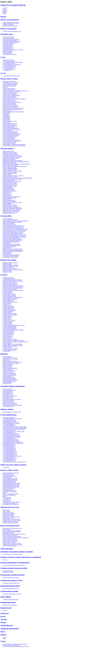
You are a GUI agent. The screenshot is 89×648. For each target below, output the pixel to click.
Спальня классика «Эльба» (9, 213)
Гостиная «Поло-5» (7, 316)
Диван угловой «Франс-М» (9, 137)
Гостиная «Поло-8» (7, 312)
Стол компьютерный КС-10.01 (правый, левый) (13, 431)
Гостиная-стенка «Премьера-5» (10, 313)
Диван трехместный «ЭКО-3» (9, 93)
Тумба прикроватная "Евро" (9, 482)
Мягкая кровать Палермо (8, 180)
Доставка (5, 7)
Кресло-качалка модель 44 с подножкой (12, 399)
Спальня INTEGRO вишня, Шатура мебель (12, 208)
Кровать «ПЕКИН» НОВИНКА (10, 168)
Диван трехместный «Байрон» (10, 84)
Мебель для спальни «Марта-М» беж (11, 210)
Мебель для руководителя (10, 19)
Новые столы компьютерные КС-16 (11, 433)
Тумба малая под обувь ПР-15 (9, 370)
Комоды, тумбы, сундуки (9, 470)
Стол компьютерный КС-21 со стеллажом (12, 418)
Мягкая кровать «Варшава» (9, 159)
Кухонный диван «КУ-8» (8, 38)
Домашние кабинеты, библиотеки (13, 386)
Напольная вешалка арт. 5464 (9, 378)
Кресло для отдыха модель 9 (9, 402)
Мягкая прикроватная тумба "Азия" (11, 472)
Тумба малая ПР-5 (7, 497)
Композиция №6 (6, 253)
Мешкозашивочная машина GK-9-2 (11, 588)
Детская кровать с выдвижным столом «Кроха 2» (14, 225)
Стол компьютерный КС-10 (9, 430)
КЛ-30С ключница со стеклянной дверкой (12, 554)
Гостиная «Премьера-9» (8, 311)
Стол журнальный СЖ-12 (9, 332)
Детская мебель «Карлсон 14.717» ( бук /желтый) (14, 231)
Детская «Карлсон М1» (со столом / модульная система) (15, 229)
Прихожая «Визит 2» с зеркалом (10, 358)
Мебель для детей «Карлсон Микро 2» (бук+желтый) (15, 237)
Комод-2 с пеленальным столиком (10, 493)
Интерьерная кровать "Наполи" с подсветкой (13, 175)
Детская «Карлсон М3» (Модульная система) (13, 226)
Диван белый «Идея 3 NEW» (9, 81)
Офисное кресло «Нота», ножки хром (11, 516)
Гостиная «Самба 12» (8, 321)
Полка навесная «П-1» (8, 392)
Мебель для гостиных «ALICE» (10, 346)
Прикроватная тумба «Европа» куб (11, 504)
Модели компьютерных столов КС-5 (11, 440)
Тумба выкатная (6, 500)
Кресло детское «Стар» (8, 512)
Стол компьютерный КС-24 (9, 460)
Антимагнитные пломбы (9, 591)
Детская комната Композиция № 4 (10, 241)
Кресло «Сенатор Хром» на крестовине (12, 530)
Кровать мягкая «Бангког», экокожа (11, 158)
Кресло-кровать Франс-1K (9, 126)
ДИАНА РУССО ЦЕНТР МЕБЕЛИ (13, 5)
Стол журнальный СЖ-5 (8, 334)
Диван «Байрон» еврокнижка (9, 142)
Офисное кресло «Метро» (9, 515)
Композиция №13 (7, 247)
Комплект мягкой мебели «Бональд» (11, 105)
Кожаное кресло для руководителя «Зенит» (12, 528)
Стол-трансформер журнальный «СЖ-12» (12, 279)
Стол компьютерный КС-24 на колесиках (12, 456)
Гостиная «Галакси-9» (8, 291)
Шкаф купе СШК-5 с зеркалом (10, 268)
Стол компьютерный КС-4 (9, 424)
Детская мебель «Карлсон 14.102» (10, 255)
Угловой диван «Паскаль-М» (9, 103)
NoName (5, 610)
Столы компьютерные (9, 415)
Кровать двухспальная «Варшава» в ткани (12, 179)
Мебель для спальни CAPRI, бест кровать (12, 202)
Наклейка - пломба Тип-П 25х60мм (11, 577)
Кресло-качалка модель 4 (8, 400)
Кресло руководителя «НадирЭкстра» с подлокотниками (15, 537)
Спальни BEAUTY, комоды (9, 201)
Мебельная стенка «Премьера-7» (10, 314)
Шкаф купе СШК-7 (7, 263)
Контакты (5, 10)
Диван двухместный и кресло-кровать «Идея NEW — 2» (15, 90)
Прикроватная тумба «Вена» (9, 481)
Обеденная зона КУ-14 (8, 47)
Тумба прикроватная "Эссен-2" (10, 476)
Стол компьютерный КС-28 (9, 449)
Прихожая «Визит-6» (8, 365)
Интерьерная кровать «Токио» (10, 186)
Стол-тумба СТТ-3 (7, 498)
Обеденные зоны (7, 34)
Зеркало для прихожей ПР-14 (9, 375)
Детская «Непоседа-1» (8, 218)
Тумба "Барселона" (7, 477)
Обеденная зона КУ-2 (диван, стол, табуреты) (13, 49)
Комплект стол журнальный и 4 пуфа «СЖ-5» (13, 285)
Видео (4, 638)
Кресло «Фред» (6, 509)
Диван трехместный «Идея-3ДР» (10, 132)
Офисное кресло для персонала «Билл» (12, 519)
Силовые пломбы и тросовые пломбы (14, 568)
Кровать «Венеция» (7, 174)
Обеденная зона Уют (7, 53)
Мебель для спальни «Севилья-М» (10, 211)
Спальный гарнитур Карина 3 (9, 190)
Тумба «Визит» (6, 360)
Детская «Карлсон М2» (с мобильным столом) (13, 227)
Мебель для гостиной (8, 277)
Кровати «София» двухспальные (10, 165)
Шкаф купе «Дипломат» (8, 267)
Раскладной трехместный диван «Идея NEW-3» (13, 108)
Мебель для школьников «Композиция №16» (13, 250)
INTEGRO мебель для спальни (10, 204)
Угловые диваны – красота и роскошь (11, 645)
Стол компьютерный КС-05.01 (10, 452)
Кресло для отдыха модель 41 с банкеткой (12, 405)
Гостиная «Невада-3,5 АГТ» (9, 299)
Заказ (4, 9)
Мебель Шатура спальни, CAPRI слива (12, 209)
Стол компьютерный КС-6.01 (9, 425)
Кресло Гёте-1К (6, 122)
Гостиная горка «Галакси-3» (9, 293)
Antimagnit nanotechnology (10, 628)
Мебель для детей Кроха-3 (9, 223)
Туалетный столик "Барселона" (10, 491)
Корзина (5, 11)
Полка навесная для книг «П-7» (10, 395)
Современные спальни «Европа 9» (11, 154)
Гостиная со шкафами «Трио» (9, 310)
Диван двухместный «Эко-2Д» (10, 121)
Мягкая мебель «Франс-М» (9, 100)
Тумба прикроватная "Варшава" (10, 478)
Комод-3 (5, 496)
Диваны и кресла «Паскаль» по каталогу (12, 102)
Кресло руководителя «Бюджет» (10, 535)
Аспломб (4, 619)
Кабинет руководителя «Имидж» (10, 25)
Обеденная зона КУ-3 (8, 50)
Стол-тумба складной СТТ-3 (9, 69)
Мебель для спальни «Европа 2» (10, 152)
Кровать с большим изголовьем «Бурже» (12, 181)
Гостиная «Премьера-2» (8, 300)
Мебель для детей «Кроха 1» (9, 224)
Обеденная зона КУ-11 (8, 45)
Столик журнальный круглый (9, 327)
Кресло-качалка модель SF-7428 (10, 404)
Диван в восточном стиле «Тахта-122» (11, 91)
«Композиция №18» (7, 252)
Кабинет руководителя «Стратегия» (11, 23)
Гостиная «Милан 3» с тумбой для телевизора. (13, 340)
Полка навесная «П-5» (8, 394)
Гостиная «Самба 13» (8, 319)
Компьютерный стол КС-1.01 (9, 421)
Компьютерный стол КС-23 (9, 438)
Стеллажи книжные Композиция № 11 (11, 254)
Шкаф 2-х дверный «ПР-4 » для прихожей (12, 362)
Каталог (3, 16)
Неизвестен (5, 613)
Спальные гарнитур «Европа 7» (10, 153)
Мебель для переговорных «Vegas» (11, 22)
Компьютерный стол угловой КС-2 (11, 422)
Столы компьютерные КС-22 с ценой (11, 437)
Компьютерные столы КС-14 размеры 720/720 (13, 443)
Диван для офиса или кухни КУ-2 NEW (12, 411)
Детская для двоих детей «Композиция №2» (13, 239)
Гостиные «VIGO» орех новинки (10, 348)
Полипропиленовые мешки (10, 586)
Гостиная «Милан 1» (7, 342)
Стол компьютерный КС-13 (9, 446)
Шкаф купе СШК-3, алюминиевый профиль (13, 269)
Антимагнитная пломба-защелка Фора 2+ (12, 594)
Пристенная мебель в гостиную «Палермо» (12, 297)
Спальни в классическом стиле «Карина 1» (12, 155)
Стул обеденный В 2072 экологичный (11, 75)
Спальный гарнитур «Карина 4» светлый (12, 157)
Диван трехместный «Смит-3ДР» (10, 131)
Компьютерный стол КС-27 (9, 444)
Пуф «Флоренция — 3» (8, 376)
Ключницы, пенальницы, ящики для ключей (17, 551)
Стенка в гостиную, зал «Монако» (10, 298)
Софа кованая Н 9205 (8, 187)
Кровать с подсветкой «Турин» (10, 183)
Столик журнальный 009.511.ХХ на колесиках (13, 330)
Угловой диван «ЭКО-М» (9, 89)
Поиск (4, 13)
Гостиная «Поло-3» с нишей (9, 294)
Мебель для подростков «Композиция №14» (13, 248)
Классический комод (7, 369)
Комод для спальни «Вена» (9, 488)
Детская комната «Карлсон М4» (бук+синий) (13, 232)
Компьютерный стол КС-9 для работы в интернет (14, 429)
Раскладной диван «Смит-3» (9, 143)
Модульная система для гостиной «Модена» (13, 287)
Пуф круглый (6, 114)
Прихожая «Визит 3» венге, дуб (10, 357)
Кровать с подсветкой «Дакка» (10, 169)
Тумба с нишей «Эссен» (8, 475)
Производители (6, 608)
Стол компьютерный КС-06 (9, 450)
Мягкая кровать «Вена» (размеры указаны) (12, 160)
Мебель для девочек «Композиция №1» (12, 238)
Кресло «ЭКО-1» (7, 119)
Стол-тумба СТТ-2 (7, 499)
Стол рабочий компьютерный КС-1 (11, 439)
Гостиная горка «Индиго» (9, 306)
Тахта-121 (5, 87)
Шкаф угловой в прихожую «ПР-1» (11, 363)
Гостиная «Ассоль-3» (8, 305)
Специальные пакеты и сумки (11, 580)
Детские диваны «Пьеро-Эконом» (10, 219)
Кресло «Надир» (6, 529)
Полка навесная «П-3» (8, 393)
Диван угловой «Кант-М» (9, 138)
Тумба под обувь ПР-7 (8, 371)
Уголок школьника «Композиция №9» (11, 245)
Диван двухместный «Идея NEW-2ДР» (11, 129)
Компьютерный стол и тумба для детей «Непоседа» (14, 461)
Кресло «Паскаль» (7, 110)
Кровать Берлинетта (7, 194)
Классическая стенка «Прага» (9, 296)
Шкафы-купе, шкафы (8, 260)
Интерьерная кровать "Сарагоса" (10, 176)
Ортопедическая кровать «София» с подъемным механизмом (16, 164)
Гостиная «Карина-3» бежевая (9, 289)
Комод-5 (5, 492)
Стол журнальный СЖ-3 (8, 331)
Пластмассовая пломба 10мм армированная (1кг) (14, 565)
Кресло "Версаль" (7, 112)
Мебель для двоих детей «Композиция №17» (13, 251)
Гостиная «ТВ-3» (7, 318)
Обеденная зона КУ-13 (8, 46)
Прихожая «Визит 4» (7, 382)
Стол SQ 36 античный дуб (9, 61)
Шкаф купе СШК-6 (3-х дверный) (10, 264)
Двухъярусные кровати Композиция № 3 (12, 240)
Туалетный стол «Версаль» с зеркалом (11, 502)
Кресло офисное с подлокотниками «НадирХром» (14, 534)
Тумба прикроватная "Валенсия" (10, 479)
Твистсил (5, 559)
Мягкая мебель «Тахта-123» (9, 88)
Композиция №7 (6, 243)
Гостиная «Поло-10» (7, 317)
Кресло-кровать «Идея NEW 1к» (10, 125)
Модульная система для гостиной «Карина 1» (13, 290)
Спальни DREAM (7, 203)
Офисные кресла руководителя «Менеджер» (13, 544)
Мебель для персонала (8, 28)
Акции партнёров (7, 548)
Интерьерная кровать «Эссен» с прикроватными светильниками (17, 178)
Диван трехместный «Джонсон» (10, 101)
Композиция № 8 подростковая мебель (11, 244)
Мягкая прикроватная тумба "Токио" (11, 485)
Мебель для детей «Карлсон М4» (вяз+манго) (13, 233)
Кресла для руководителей (10, 525)
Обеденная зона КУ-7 (8, 52)
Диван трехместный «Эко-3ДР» (10, 123)
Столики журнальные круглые (10, 284)
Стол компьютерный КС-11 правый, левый (12, 442)
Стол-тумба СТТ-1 (7, 70)
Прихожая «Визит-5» (8, 364)
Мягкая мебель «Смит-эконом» (10, 104)
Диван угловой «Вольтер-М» (9, 96)
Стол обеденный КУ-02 (8, 68)
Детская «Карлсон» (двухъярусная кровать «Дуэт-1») (15, 230)
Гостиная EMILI (6, 351)
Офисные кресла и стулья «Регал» (10, 521)
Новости (4, 634)
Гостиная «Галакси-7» (8, 292)
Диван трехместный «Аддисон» (10, 97)
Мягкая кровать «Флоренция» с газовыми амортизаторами (16, 161)
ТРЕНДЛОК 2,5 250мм (8, 572)
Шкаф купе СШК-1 (7, 272)
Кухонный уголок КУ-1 (8, 43)
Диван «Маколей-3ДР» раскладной (11, 135)
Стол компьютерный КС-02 (9, 447)
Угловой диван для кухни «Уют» (10, 82)
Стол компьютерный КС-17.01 (10, 453)
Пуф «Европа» (6, 115)
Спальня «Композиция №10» (9, 197)
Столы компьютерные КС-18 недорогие (12, 436)
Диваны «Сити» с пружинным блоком (11, 95)
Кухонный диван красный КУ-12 (10, 40)
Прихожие (4, 354)
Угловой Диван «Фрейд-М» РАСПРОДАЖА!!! (13, 111)
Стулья (3, 73)
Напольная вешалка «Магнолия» (10, 379)
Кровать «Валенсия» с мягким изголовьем (12, 171)
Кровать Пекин (6, 193)
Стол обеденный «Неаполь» (9, 65)
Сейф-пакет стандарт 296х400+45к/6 (11, 583)
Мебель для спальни (7, 192)
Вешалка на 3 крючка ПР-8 (9, 372)
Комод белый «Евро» (8, 489)
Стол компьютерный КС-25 (9, 419)
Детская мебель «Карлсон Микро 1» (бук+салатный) (14, 234)
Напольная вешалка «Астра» (9, 381)
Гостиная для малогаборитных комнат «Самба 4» (14, 325)
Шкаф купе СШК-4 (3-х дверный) (10, 266)
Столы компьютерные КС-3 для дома (11, 423)
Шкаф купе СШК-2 (7, 270)
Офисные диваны (7, 409)
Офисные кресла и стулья (10, 507)
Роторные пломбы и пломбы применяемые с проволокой (21, 557)
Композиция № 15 (7, 199)
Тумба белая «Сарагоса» (8, 474)
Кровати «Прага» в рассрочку (9, 167)
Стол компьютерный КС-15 (9, 432)
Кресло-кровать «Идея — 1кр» (10, 124)
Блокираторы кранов (8, 602)
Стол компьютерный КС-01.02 (10, 454)
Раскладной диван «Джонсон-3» (10, 107)
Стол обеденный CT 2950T (9, 63)
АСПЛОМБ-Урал (7, 625)
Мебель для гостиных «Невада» (10, 339)
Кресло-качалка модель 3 (8, 406)
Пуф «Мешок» (6, 116)
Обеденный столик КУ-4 (8, 59)
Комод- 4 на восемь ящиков (9, 495)
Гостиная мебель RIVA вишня (9, 349)
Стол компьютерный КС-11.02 (10, 451)
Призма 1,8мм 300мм (8, 570)
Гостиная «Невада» (7, 303)
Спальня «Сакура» (7, 195)
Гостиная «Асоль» (7, 335)
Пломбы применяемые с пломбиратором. (15, 562)
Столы (3, 57)
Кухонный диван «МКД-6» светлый (11, 39)
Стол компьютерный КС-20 (9, 445)
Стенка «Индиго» (7, 338)
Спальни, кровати (7, 148)
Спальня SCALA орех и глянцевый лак (12, 207)
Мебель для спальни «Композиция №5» (12, 196)
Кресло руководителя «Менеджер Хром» (12, 536)
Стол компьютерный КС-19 (9, 417)
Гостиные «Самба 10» (8, 324)
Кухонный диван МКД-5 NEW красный (12, 41)
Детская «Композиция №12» (9, 246)
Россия (3, 616)
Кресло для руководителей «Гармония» (12, 531)
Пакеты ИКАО (6, 597)
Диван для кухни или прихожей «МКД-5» (12, 140)
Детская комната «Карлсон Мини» (11, 257)
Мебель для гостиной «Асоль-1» (10, 301)
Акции (4, 637)
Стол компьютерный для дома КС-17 (11, 435)
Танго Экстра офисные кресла (10, 545)
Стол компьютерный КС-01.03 (10, 458)
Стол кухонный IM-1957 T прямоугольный (12, 62)
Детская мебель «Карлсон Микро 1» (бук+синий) (14, 236)
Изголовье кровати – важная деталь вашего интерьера (15, 644)
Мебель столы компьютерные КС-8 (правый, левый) (14, 428)
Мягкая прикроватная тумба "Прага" (11, 486)
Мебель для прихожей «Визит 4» (10, 361)
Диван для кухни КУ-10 (8, 36)
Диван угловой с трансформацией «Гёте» (12, 109)
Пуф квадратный (7, 117)
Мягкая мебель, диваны (9, 78)
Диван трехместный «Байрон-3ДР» (11, 139)
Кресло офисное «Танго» (8, 532)
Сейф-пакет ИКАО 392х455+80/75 (10, 599)
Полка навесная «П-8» (8, 398)
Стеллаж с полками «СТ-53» (9, 390)
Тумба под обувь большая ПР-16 (10, 368)
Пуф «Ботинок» (6, 118)
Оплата (4, 12)
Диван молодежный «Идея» (9, 86)
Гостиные (4, 274)
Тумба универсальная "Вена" (9, 490)
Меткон (3, 622)
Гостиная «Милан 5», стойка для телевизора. (13, 345)
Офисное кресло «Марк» (8, 514)
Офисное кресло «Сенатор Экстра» (11, 541)
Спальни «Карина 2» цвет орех (10, 173)
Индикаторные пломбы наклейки (13, 575)
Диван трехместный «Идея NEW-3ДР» (11, 133)
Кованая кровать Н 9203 (8, 188)
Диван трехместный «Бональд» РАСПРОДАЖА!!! (14, 145)
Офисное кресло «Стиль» (8, 518)
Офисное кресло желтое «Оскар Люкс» (12, 520)
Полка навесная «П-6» (8, 397)
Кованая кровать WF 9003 (9, 189)
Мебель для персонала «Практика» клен (12, 31)
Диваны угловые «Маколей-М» (10, 94)
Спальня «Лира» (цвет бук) (9, 200)
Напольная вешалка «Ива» (9, 377)
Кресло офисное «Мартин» (9, 513)
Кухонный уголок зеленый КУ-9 (10, 42)
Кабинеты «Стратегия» (8, 24)
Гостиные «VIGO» (7, 347)
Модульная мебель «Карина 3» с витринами (13, 280)
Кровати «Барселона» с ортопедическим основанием (15, 166)
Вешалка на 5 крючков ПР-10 (9, 374)
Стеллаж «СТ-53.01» (7, 388)
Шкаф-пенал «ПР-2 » (8, 367)
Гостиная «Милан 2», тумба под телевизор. (12, 344)
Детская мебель (6, 216)
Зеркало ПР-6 (6, 467)
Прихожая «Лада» (7, 383)
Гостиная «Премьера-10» (8, 307)
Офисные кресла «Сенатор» (9, 542)
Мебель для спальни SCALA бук (10, 206)
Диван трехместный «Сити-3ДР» (10, 136)
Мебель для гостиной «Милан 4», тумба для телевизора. (15, 341)
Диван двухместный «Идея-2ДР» (10, 128)
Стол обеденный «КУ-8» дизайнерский (12, 64)
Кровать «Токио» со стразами (9, 172)
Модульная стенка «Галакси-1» (10, 282)
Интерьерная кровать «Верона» (10, 182)
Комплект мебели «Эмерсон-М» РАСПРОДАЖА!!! (14, 144)
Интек (3, 631)
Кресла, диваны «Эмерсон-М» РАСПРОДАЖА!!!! (14, 98)
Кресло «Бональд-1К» (8, 130)
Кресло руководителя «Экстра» (10, 539)
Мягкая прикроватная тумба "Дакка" (11, 484)
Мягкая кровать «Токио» (8, 151)
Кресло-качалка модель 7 (8, 401)
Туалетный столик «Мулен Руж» (10, 503)
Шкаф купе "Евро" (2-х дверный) (10, 262)
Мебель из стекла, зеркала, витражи (13, 464)
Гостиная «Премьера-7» (8, 337)
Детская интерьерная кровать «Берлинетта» (13, 222)
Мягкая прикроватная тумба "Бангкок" (11, 483)
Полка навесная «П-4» (8, 391)
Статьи (3, 641)
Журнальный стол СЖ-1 (8, 333)
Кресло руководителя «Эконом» (10, 538)
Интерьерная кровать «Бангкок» (10, 185)
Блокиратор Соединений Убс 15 (10, 605)
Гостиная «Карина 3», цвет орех (10, 283)
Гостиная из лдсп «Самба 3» (9, 320)
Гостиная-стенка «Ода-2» (8, 308)
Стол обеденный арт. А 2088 (9, 66)
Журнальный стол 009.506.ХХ (10, 328)
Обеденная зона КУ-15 (8, 48)
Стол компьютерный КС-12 (9, 457)
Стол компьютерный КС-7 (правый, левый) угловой (14, 426)
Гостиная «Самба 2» (7, 323)
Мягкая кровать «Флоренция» (9, 162)
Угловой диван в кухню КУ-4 (9, 54)
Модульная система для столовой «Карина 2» (13, 286)
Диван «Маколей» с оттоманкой (10, 83)
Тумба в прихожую (7, 356)
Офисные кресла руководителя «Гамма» (12, 543)
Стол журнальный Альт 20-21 (9, 326)
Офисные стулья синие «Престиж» (11, 522)
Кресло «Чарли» (6, 511)
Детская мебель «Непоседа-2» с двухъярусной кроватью (15, 220)
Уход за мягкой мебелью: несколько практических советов (16, 646)
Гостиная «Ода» (6, 304)
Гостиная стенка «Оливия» (9, 278)
